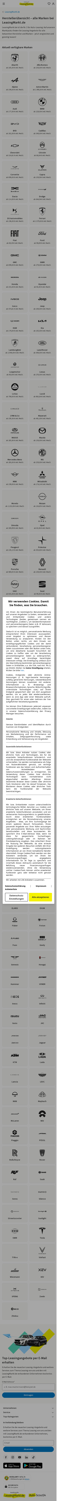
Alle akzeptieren (40, 897)
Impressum (41, 886)
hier (22, 670)
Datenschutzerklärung (15, 886)
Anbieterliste (11, 889)
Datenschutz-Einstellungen (16, 897)
